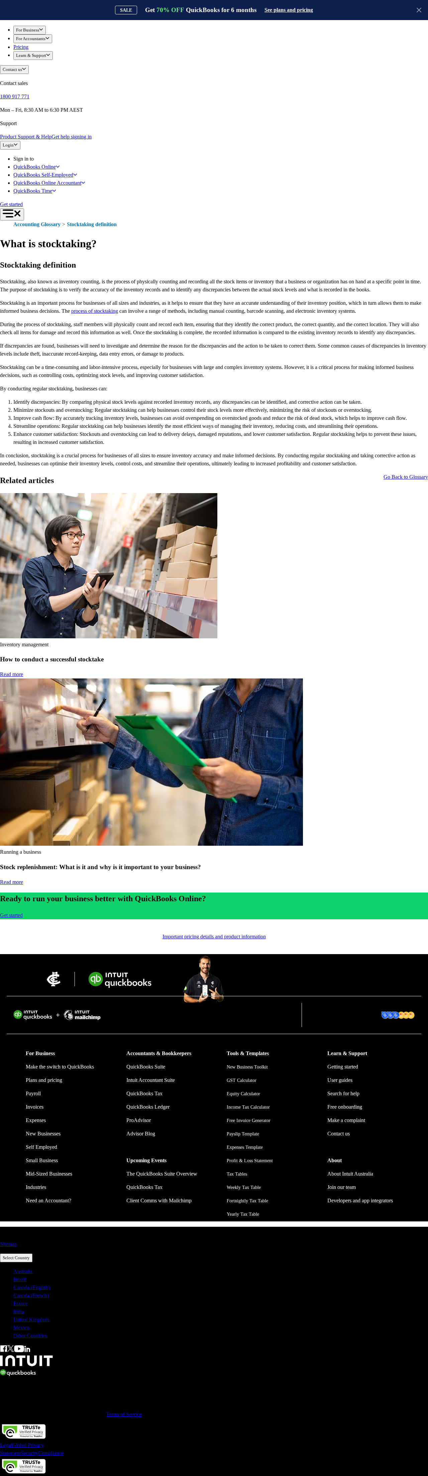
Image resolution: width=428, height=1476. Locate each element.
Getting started (342, 1067)
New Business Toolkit (247, 1067)
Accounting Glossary (37, 224)
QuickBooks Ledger (148, 1107)
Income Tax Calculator (248, 1107)
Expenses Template (245, 1147)
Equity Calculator (243, 1093)
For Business (27, 29)
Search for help (343, 1093)
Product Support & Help (25, 137)
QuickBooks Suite (145, 1067)
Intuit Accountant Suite (150, 1080)
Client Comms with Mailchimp (159, 1200)
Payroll (33, 1093)
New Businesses (43, 1133)
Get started (11, 204)
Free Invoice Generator (249, 1120)
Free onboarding (344, 1107)
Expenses (36, 1120)
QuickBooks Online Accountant (47, 183)
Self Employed (41, 1147)
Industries (36, 1187)
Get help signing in (71, 137)
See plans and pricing (288, 10)
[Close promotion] (419, 10)
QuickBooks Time (32, 191)
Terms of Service (124, 1414)
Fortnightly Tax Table (247, 1200)
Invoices (34, 1107)
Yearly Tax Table (243, 1214)
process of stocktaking (94, 311)
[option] (220, 1272)
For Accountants (30, 38)
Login (8, 145)
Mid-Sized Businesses (49, 1174)
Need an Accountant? (48, 1200)
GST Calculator (241, 1080)
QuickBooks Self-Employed (43, 175)
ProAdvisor (138, 1120)
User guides (339, 1080)
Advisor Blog (140, 1133)
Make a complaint (346, 1120)
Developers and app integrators (360, 1200)
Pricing (20, 47)
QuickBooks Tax (144, 1093)
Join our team (341, 1187)
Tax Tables (237, 1174)
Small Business (42, 1160)
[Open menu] (12, 214)
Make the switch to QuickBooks (60, 1067)
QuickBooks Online (34, 167)
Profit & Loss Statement (250, 1160)
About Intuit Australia (350, 1174)
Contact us (12, 69)
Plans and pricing (44, 1080)
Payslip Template (243, 1133)
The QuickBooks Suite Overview (161, 1174)
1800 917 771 (14, 96)
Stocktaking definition (92, 224)
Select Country (16, 1257)
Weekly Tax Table (244, 1187)
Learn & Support (31, 55)
